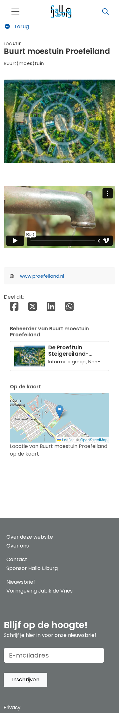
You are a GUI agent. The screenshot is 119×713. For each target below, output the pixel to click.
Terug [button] (21, 26)
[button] (59, 411)
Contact (16, 559)
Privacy (12, 707)
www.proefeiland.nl (42, 276)
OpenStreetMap (94, 439)
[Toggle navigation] (15, 12)
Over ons (17, 545)
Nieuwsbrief (20, 582)
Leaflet (67, 439)
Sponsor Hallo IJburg (32, 568)
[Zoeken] (105, 12)
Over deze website (29, 537)
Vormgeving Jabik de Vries (39, 590)
